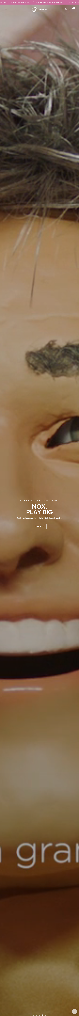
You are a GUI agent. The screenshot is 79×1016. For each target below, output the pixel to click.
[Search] (69, 9)
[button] (39, 526)
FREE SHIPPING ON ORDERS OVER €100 (25, 2)
